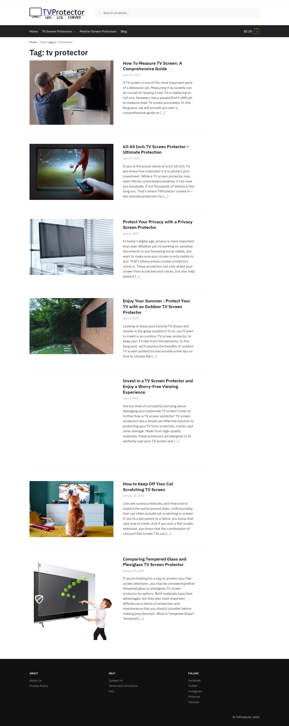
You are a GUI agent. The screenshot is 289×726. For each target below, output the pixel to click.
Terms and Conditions (123, 686)
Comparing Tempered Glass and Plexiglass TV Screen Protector (154, 561)
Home (33, 42)
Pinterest (194, 696)
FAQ (111, 691)
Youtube (193, 702)
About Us (35, 680)
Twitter (193, 686)
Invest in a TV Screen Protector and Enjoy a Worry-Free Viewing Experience (158, 386)
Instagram (195, 691)
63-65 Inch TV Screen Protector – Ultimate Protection (156, 149)
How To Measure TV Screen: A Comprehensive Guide (152, 66)
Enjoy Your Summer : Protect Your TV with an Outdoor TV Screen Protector (156, 306)
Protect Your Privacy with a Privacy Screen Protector (158, 224)
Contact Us (116, 680)
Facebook (194, 680)
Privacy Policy (38, 686)
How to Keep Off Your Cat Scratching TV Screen (148, 486)
